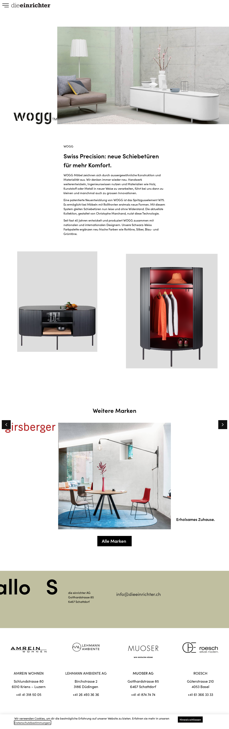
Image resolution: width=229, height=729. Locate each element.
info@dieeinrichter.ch (138, 594)
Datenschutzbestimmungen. (32, 723)
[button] (222, 424)
